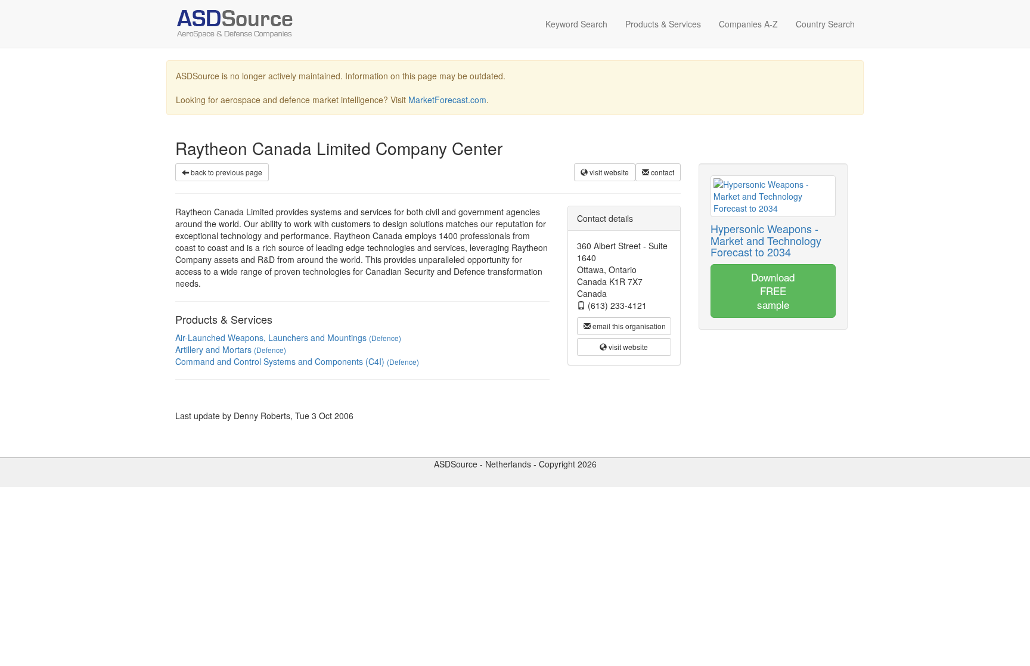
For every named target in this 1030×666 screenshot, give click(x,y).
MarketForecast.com (447, 100)
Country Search (825, 24)
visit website (608, 172)
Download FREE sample (773, 290)
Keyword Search (576, 24)
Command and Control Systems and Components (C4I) (297, 361)
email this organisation (628, 326)
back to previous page (225, 172)
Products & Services (663, 24)
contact (661, 172)
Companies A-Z (748, 24)
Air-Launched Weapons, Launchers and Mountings (288, 337)
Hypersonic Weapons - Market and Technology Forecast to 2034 (766, 240)
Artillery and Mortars (230, 349)
